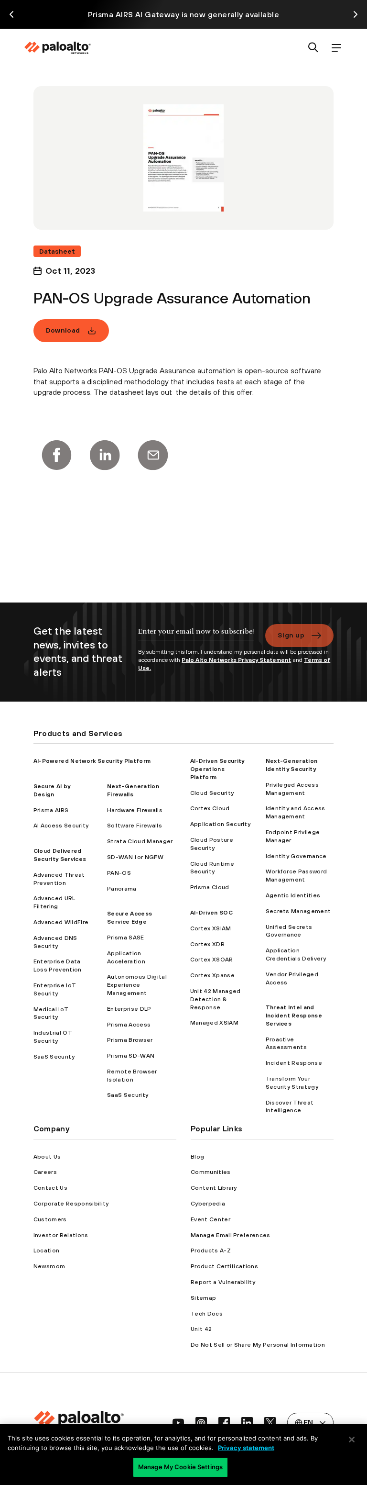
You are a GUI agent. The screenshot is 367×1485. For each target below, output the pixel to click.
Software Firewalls (134, 825)
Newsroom (49, 1266)
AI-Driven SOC (211, 912)
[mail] (153, 455)
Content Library (214, 1187)
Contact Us (50, 1187)
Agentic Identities (293, 895)
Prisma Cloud (209, 887)
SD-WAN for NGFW (135, 857)
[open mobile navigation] (336, 48)
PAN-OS (119, 873)
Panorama (122, 888)
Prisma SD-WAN (130, 1055)
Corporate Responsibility (71, 1203)
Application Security (220, 824)
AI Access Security (61, 825)
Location (46, 1250)
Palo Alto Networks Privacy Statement (236, 660)
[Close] (351, 1439)
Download (63, 330)
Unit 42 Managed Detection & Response (215, 999)
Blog (197, 1156)
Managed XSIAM (214, 1022)
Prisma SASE (125, 937)
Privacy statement (246, 1448)
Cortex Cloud (210, 808)
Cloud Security (212, 793)
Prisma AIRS (51, 810)
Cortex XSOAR (211, 959)
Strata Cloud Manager (140, 841)
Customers (50, 1219)
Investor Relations (60, 1235)
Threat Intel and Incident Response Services (294, 1015)
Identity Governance (296, 856)
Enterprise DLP (129, 1008)
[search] (313, 48)
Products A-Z (211, 1250)
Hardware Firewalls (134, 810)
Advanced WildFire (60, 922)
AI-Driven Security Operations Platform (217, 769)
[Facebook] (56, 455)
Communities (211, 1172)
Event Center (210, 1219)
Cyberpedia (208, 1203)
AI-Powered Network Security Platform (92, 761)
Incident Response (294, 1063)
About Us (47, 1156)
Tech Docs (207, 1313)
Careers (45, 1172)
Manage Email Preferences (230, 1235)
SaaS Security (54, 1056)
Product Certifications (224, 1266)
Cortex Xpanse (212, 975)
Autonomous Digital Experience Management (137, 984)
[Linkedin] (104, 455)
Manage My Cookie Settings (180, 1467)
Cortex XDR (207, 944)
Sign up (291, 635)
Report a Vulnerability (223, 1282)
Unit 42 (201, 1329)
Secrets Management (298, 911)
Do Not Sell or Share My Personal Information (258, 1344)
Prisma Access (129, 1024)
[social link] (178, 1423)
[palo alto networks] (57, 48)
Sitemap (203, 1298)
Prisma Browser (129, 1040)
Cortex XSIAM (210, 928)
